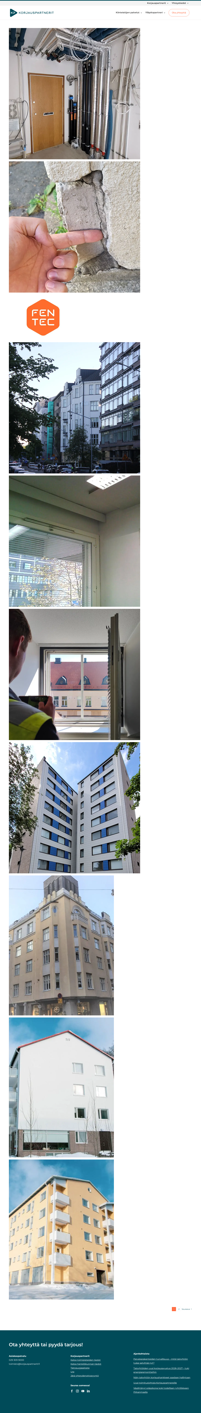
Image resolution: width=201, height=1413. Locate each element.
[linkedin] (88, 1391)
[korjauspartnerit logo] (32, 8)
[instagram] (77, 1391)
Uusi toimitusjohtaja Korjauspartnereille (155, 1383)
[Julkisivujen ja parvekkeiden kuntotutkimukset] (74, 744)
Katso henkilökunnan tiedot (86, 1364)
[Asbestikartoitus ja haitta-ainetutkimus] (74, 163)
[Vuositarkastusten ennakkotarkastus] (74, 344)
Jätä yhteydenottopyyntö (85, 1375)
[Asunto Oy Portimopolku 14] (61, 1161)
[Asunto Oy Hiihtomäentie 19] (61, 1019)
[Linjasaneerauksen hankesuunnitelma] (74, 30)
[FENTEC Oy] (43, 296)
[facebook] (72, 1391)
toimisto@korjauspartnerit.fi (24, 1364)
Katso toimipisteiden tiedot (86, 1360)
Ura (72, 1371)
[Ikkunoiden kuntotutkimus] (74, 610)
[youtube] (82, 1391)
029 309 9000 (16, 1360)
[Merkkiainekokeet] (74, 477)
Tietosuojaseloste (80, 1368)
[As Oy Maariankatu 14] (61, 877)
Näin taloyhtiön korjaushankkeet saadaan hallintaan (161, 1377)
